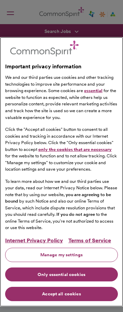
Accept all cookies (61, 293)
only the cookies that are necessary (75, 149)
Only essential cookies (61, 274)
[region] (61, 172)
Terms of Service (89, 240)
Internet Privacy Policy (34, 240)
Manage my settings (61, 254)
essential (93, 90)
